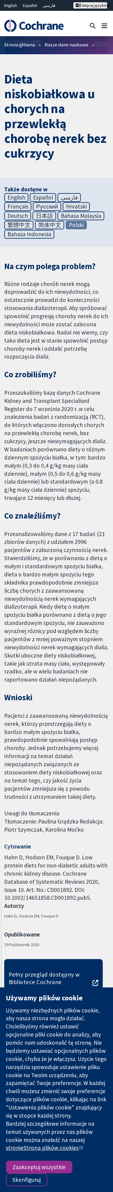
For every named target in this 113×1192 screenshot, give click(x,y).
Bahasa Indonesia (29, 234)
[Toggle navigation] (104, 25)
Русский (47, 206)
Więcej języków (94, 5)
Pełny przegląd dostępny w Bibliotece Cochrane (44, 978)
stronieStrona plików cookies (42, 1147)
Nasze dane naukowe (66, 45)
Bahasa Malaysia (81, 215)
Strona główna (19, 45)
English (10, 5)
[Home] (33, 26)
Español (30, 5)
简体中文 (49, 224)
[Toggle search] (93, 25)
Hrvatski (76, 206)
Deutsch (18, 215)
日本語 (44, 215)
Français (18, 206)
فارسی (49, 5)
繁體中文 (19, 224)
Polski (76, 224)
